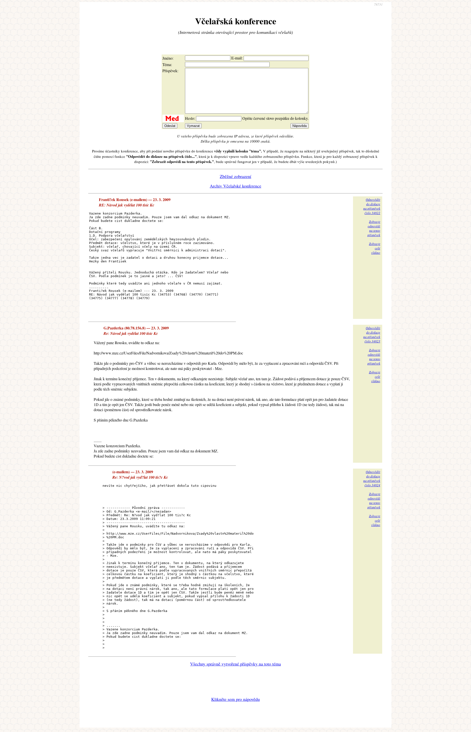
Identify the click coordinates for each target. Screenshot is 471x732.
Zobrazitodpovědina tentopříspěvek (373, 228)
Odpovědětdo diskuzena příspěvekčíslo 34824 (371, 478)
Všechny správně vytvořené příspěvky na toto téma (235, 664)
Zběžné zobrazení (235, 176)
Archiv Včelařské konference (235, 186)
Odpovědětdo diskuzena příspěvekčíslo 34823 (371, 334)
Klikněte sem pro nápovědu (235, 699)
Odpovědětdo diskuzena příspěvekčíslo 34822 (371, 206)
